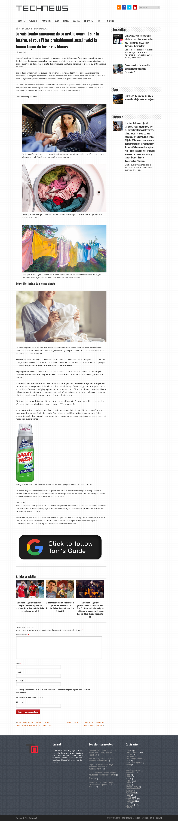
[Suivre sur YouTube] (134, 7)
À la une (128, 754)
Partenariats (127, 818)
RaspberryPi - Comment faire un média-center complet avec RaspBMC (102, 752)
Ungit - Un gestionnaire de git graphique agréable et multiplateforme (101, 766)
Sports (128, 797)
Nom (18, 663)
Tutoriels (110, 20)
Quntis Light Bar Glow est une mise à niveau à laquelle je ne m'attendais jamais (140, 97)
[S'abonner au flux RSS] (118, 7)
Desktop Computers (134, 762)
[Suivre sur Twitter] (129, 7)
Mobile (66, 20)
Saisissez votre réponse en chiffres (30, 697)
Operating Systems (133, 788)
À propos (93, 778)
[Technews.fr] (42, 13)
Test (99, 20)
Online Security (131, 787)
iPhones (128, 776)
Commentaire (22, 635)
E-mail (19, 672)
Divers (128, 764)
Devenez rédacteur (114, 818)
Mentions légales (148, 818)
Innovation (46, 20)
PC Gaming (130, 793)
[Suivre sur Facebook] (124, 7)
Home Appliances (132, 770)
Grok (127, 768)
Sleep (127, 795)
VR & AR (128, 807)
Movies (128, 785)
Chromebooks (131, 756)
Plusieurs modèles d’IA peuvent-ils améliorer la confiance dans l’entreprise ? (137, 68)
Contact (159, 818)
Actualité (33, 20)
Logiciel (76, 20)
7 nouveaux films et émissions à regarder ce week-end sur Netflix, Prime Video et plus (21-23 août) (60, 606)
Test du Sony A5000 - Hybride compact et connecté (101, 759)
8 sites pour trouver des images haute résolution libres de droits (102, 773)
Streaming (88, 20)
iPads (127, 775)
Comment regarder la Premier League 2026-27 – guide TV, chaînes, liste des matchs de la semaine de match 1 (30, 606)
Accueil (21, 20)
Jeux (57, 20)
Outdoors (129, 791)
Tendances (130, 801)
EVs (126, 766)
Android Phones (132, 752)
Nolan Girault (24, 29)
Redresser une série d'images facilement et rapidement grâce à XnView (103, 784)
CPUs (127, 760)
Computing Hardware (134, 758)
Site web (19, 681)
